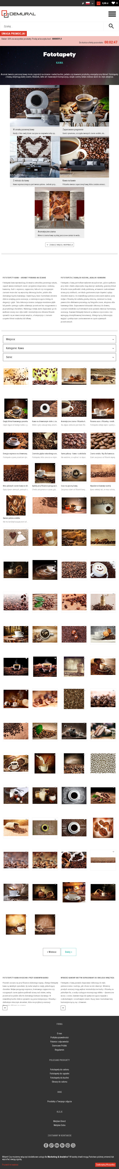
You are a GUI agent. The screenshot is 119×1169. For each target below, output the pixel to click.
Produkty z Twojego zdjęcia (59, 1101)
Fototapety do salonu (59, 1069)
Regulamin (59, 1050)
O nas (59, 1033)
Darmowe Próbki (59, 1045)
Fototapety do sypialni (59, 1073)
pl (83, 3)
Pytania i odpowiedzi (59, 1041)
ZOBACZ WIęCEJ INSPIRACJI (61, 245)
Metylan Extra (59, 1125)
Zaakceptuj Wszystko (105, 1164)
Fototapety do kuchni (59, 1077)
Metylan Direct (59, 1121)
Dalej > (68, 951)
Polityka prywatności (60, 1037)
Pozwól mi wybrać (10, 1164)
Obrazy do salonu (59, 1081)
